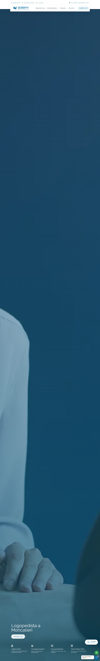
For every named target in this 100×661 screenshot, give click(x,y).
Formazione (63, 8)
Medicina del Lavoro (40, 8)
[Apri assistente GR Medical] (97, 658)
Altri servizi (71, 8)
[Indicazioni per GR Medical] (97, 653)
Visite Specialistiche (52, 8)
